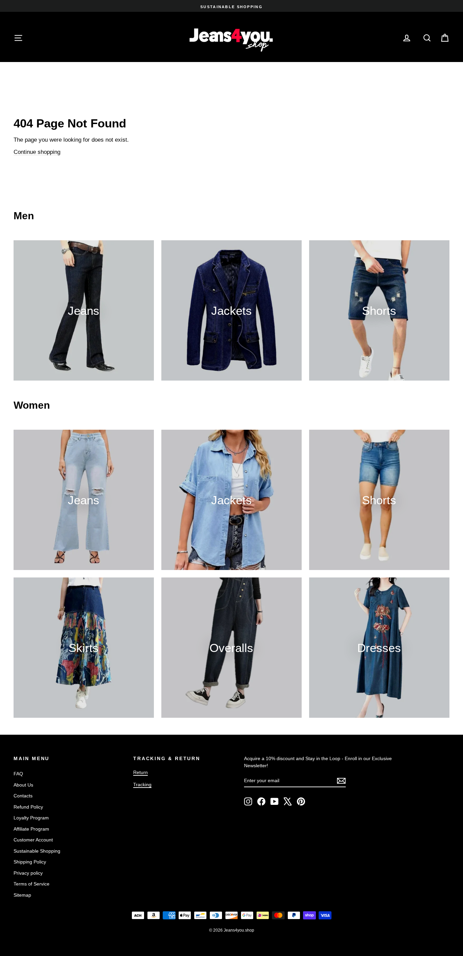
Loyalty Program (31, 817)
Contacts (23, 795)
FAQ (18, 773)
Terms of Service (31, 884)
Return (140, 772)
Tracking (142, 784)
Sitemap (22, 895)
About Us (23, 785)
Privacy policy (28, 873)
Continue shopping (37, 152)
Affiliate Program (31, 829)
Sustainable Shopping (37, 851)
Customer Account (33, 839)
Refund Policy (28, 807)
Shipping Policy (30, 862)
